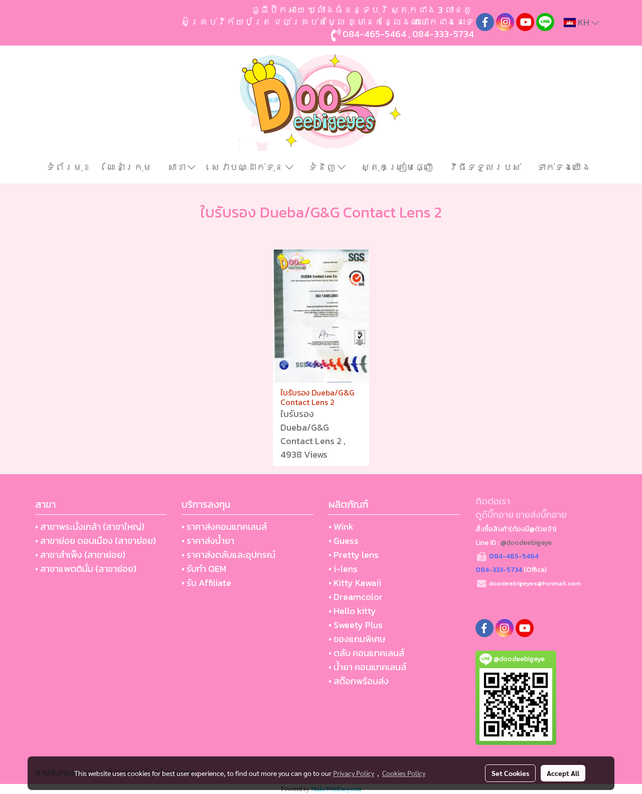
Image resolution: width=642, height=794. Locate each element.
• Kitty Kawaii (355, 582)
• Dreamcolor (356, 597)
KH (583, 22)
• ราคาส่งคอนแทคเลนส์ (224, 526)
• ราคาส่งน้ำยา (208, 540)
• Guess (344, 540)
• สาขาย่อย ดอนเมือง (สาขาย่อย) (95, 540)
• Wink (341, 526)
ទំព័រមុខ (68, 167)
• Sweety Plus (356, 625)
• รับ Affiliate (206, 582)
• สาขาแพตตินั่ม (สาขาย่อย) (85, 568)
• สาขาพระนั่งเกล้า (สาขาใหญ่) (89, 526)
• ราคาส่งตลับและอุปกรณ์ (228, 554)
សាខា (178, 167)
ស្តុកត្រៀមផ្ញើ (397, 167)
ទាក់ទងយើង (564, 167)
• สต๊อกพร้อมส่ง (359, 681)
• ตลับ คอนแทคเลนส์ (366, 653)
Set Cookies (510, 772)
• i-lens (343, 568)
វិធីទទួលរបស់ (485, 167)
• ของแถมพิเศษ (357, 639)
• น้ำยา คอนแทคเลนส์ (367, 667)
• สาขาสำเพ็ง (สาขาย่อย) (80, 554)
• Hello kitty (352, 611)
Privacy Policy (353, 772)
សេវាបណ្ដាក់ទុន (248, 167)
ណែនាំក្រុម (129, 167)
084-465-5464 (374, 34)
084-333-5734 (443, 34)
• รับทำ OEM (204, 568)
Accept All (563, 772)
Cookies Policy (403, 772)
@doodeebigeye (526, 542)
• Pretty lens (354, 554)
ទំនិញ (323, 167)
